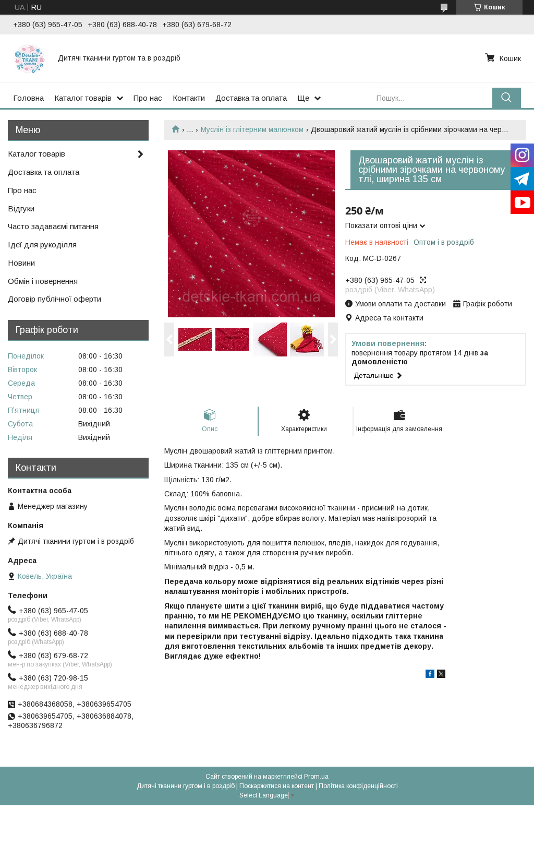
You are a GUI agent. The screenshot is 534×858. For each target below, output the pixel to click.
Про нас (148, 97)
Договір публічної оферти (54, 298)
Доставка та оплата (251, 97)
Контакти (189, 97)
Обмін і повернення (43, 281)
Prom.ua (316, 776)
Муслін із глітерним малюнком (252, 129)
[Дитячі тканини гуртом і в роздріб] (29, 58)
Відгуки (21, 208)
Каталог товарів (83, 97)
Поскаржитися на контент (276, 786)
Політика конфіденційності (358, 786)
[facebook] (430, 675)
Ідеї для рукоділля (42, 244)
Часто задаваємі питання (53, 226)
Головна (28, 97)
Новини (21, 262)
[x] (441, 675)
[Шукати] (506, 98)
